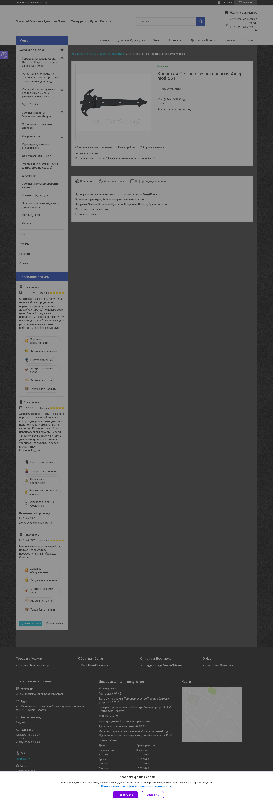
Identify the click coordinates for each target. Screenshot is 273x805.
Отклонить (153, 794)
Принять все (125, 794)
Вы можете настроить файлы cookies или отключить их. (135, 786)
